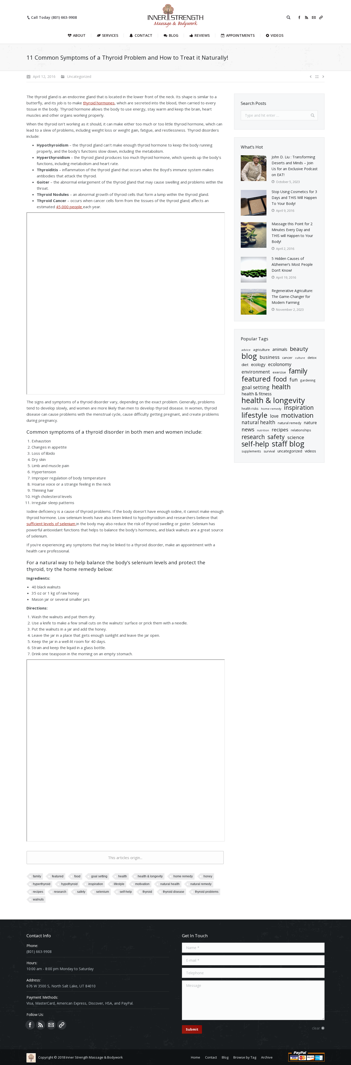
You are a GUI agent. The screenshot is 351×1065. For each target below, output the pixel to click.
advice (246, 350)
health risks (250, 408)
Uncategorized (290, 450)
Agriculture (261, 349)
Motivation (142, 884)
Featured (57, 876)
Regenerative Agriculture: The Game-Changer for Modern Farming (292, 296)
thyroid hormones (99, 102)
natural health (170, 884)
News (248, 429)
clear (316, 1028)
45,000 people (69, 206)
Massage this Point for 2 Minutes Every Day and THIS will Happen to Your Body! (292, 232)
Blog (249, 356)
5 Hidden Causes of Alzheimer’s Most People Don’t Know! (292, 264)
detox (312, 357)
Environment (256, 372)
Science (295, 437)
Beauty (299, 349)
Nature (310, 422)
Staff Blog (288, 444)
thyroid (147, 892)
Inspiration (95, 884)
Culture (300, 358)
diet (245, 364)
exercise (279, 372)
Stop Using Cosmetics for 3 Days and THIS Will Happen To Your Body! (294, 197)
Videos (310, 450)
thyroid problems (206, 892)
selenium (102, 892)
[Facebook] (299, 17)
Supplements (251, 451)
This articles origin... (125, 857)
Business (270, 357)
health (122, 876)
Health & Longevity (150, 876)
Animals (279, 349)
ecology (258, 364)
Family (37, 876)
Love (274, 416)
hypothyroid (69, 884)
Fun (293, 380)
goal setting (99, 876)
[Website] (321, 17)
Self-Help (126, 892)
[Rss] (306, 17)
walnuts (38, 899)
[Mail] (314, 17)
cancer (287, 357)
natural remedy (200, 884)
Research (60, 892)
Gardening (308, 380)
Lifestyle (119, 884)
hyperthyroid (41, 884)
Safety (81, 892)
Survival (269, 451)
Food (77, 876)
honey (208, 876)
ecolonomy (279, 364)
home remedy (183, 876)
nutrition (263, 430)
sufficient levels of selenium (51, 523)
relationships (301, 430)
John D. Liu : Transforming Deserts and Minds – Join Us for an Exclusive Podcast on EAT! (295, 165)
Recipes (38, 892)
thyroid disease (173, 892)
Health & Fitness (257, 394)
